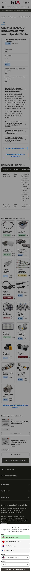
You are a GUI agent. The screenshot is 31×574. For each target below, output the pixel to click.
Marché (3, 554)
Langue (3, 561)
